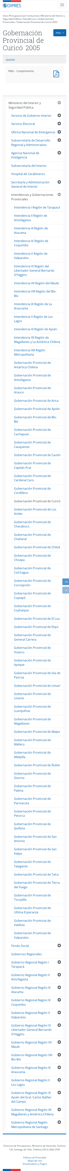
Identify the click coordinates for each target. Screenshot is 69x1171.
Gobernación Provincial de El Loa (37, 619)
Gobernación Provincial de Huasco (32, 650)
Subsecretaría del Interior (29, 166)
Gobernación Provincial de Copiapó (32, 595)
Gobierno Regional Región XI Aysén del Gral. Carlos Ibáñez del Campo (31, 1097)
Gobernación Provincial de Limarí (37, 686)
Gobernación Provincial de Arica (36, 401)
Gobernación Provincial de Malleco (32, 742)
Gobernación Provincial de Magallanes (32, 721)
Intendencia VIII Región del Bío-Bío (35, 293)
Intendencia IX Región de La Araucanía (33, 306)
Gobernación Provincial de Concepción (32, 583)
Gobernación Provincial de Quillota (32, 826)
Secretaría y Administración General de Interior (30, 184)
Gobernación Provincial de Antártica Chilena (32, 365)
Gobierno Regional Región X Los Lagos (30, 1082)
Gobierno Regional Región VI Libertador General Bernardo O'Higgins (31, 1029)
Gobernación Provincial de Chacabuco (32, 524)
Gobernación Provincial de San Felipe (35, 851)
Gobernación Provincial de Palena (32, 788)
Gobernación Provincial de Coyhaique (32, 608)
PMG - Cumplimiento (57, 73)
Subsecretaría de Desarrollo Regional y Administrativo (30, 142)
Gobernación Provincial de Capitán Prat (32, 465)
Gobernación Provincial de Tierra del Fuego (37, 885)
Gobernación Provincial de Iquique (32, 662)
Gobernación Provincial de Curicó (34, 22)
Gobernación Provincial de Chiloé (37, 547)
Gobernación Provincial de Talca (36, 874)
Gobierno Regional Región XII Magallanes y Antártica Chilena (32, 1112)
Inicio (5, 15)
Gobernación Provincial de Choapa (32, 557)
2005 (54, 22)
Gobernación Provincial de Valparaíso (32, 935)
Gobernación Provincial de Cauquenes (32, 444)
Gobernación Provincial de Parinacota (32, 801)
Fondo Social (20, 946)
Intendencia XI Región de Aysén (35, 329)
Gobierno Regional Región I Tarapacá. (30, 964)
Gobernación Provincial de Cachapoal (32, 432)
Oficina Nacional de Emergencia (33, 132)
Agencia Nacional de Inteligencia (25, 155)
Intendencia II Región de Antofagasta (30, 218)
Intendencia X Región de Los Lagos (33, 319)
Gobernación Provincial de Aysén (37, 409)
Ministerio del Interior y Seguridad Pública (24, 105)
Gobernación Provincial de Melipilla (32, 754)
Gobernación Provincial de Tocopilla (32, 897)
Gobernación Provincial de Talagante (32, 864)
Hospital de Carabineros (28, 174)
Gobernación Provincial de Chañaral (32, 537)
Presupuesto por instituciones (24, 15)
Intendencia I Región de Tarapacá (37, 207)
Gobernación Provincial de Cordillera (32, 490)
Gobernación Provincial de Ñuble (37, 765)
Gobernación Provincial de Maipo (37, 732)
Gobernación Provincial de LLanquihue (32, 708)
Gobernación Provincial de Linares (32, 696)
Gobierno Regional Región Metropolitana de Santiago (29, 1124)
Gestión (10, 59)
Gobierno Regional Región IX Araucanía (31, 1070)
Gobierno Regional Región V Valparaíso (30, 1015)
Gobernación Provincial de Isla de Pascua (37, 675)
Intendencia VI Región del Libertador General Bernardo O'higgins (34, 270)
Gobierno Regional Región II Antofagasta (30, 977)
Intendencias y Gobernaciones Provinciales (32, 197)
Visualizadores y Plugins (35, 1163)
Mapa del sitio (35, 1160)
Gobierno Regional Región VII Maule (31, 1044)
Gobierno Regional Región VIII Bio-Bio (31, 1057)
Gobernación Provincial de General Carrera (32, 637)
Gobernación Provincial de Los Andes (35, 511)
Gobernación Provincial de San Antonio (35, 839)
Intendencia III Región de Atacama (31, 230)
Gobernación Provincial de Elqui (36, 627)
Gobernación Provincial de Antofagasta (32, 377)
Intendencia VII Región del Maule (36, 283)
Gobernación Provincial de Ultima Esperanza (32, 910)
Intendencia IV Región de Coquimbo (31, 243)
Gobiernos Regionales (26, 954)
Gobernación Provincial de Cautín (37, 455)
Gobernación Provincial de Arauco (32, 390)
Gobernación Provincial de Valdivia (32, 923)
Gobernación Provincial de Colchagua (32, 570)
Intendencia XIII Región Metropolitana (29, 352)
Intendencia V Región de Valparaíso (30, 256)
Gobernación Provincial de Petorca (32, 813)
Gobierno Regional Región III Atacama (30, 990)
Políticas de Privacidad (34, 1157)
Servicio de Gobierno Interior (31, 116)
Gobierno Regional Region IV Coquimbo (31, 1002)
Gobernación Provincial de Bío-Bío (35, 419)
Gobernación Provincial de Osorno (32, 775)
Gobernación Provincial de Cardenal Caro (32, 478)
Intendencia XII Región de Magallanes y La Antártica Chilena (37, 339)
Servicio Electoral (23, 124)
